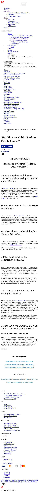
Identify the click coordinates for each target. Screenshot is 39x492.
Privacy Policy (8, 452)
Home (6, 129)
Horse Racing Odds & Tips (12, 430)
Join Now (8, 30)
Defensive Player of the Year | (25, 367)
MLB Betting (12, 26)
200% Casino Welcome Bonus (20, 37)
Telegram (7, 477)
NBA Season (29, 382)
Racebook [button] (7, 11)
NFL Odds (11, 19)
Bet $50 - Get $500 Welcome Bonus (21, 35)
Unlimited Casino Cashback (19, 42)
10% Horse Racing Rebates (12, 397)
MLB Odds (11, 24)
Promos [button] (10, 34)
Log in (3, 30)
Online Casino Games (10, 416)
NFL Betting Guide (13, 22)
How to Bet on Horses (14, 16)
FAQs (6, 118)
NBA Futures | (26, 379)
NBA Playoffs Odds (20, 301)
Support (10, 53)
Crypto (10, 48)
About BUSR (8, 442)
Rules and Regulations (10, 117)
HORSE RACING (9, 99)
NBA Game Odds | (11, 361)
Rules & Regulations (10, 449)
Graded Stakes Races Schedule (13, 102)
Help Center (7, 445)
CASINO (7, 94)
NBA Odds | (34, 379)
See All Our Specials (10, 399)
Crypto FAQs (8, 459)
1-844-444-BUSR (7, 463)
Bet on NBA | (5, 379)
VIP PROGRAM (9, 79)
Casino (6, 10)
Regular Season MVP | (27, 364)
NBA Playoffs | (10, 382)
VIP (12, 47)
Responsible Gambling (10, 447)
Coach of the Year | (10, 367)
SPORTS (7, 83)
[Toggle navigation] (23, 4)
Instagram (7, 472)
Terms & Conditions (10, 450)
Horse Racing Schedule (11, 105)
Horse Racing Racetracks (11, 104)
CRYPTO (7, 113)
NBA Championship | (15, 379)
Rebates (10, 50)
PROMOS (7, 71)
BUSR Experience (13, 51)
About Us (7, 121)
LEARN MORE (9, 112)
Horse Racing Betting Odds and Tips (18, 13)
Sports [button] (6, 18)
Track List (7, 110)
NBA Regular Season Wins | (25, 361)
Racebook (11, 14)
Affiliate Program (9, 444)
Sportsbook (7, 8)
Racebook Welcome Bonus (19, 39)
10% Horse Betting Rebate (19, 40)
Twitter (6, 475)
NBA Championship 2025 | (13, 364)
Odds (5, 84)
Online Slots (7, 417)
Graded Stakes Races (10, 423)
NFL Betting (11, 21)
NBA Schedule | (20, 382)
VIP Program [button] (11, 45)
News (6, 27)
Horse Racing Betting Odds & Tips (14, 108)
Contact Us (7, 123)
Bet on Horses (8, 428)
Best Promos (15, 43)
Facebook (7, 474)
